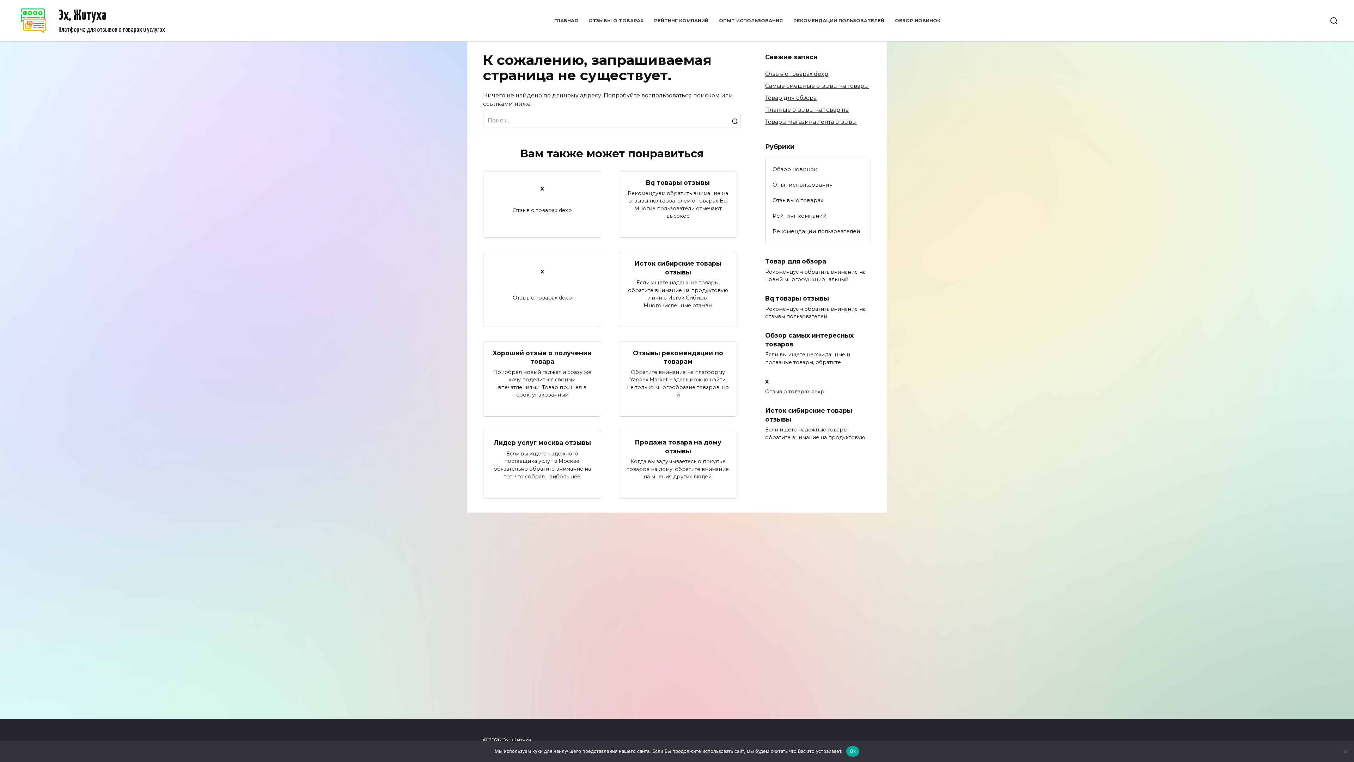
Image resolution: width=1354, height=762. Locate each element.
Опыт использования (751, 20)
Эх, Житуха (82, 16)
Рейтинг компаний (681, 20)
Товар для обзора (791, 98)
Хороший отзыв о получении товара (542, 357)
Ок (853, 751)
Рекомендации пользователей (838, 20)
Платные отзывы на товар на (807, 110)
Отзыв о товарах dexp (796, 74)
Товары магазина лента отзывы (811, 122)
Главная (566, 20)
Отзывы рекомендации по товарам (678, 357)
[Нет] (1345, 751)
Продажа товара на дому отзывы (678, 447)
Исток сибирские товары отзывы (677, 268)
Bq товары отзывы (678, 182)
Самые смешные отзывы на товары (817, 86)
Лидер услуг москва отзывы (542, 442)
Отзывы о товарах (616, 20)
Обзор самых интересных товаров (809, 340)
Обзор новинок (917, 20)
